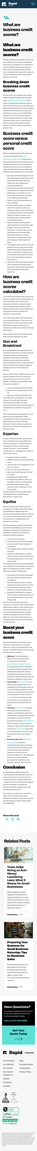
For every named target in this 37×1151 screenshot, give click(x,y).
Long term (20, 728)
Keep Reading (12, 914)
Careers (6, 1078)
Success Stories (26, 1064)
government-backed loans (18, 664)
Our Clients (7, 1068)
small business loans (16, 100)
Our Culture (8, 1071)
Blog (21, 1060)
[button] (7, 819)
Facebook (7, 1082)
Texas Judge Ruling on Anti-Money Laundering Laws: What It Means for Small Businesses (18, 876)
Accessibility (25, 1068)
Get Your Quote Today (18, 1031)
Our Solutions (9, 1060)
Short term (28, 720)
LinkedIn (6, 1086)
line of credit (23, 682)
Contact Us (8, 1074)
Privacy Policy (25, 1071)
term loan (20, 707)
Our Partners (8, 1064)
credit (9, 697)
